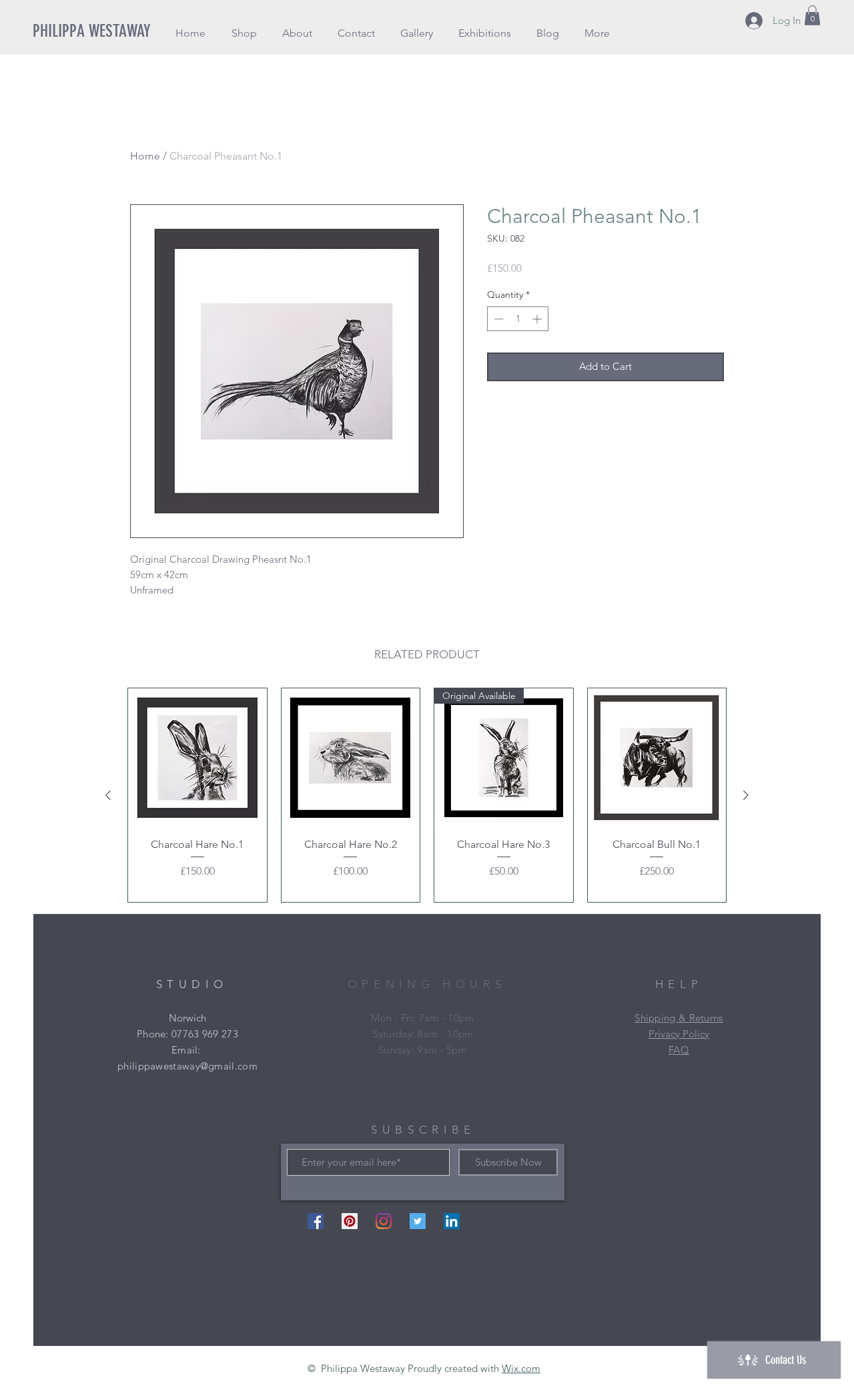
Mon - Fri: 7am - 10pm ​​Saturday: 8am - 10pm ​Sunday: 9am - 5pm (422, 1033)
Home (145, 156)
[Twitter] (418, 1221)
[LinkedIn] (452, 1221)
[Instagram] (384, 1221)
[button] (244, 33)
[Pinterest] (350, 1221)
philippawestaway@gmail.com (187, 1066)
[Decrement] (497, 318)
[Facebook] (316, 1221)
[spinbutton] (518, 318)
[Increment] (538, 318)
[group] (427, 795)
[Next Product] (746, 795)
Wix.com (521, 1368)
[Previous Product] (108, 795)
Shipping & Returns (678, 1017)
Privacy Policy (679, 1033)
